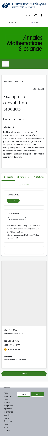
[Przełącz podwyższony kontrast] (41, 15)
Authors (25, 184)
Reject (24, 394)
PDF (13, 201)
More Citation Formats (16, 220)
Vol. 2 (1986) (38, 88)
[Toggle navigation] (5, 64)
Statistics (40, 177)
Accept (37, 394)
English (36, 22)
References (24, 177)
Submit (24, 374)
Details (10, 177)
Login (12, 22)
